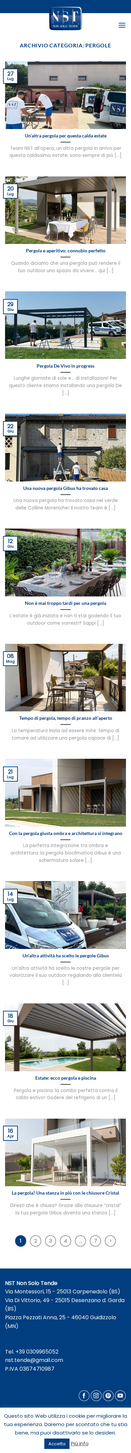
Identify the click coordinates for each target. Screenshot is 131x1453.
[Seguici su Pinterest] (108, 1395)
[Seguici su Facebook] (84, 1395)
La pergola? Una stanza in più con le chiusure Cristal (65, 1193)
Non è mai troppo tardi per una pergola (65, 603)
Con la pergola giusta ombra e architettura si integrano (65, 833)
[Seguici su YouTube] (120, 1395)
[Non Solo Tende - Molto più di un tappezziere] (65, 18)
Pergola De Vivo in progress (65, 366)
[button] (122, 25)
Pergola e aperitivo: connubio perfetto (65, 250)
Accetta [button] (57, 1444)
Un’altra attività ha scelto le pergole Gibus (66, 955)
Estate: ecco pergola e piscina (65, 1078)
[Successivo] (110, 1241)
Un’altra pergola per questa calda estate (65, 135)
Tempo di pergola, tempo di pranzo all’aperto (65, 718)
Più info (80, 1443)
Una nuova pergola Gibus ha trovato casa (65, 488)
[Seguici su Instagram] (96, 1395)
